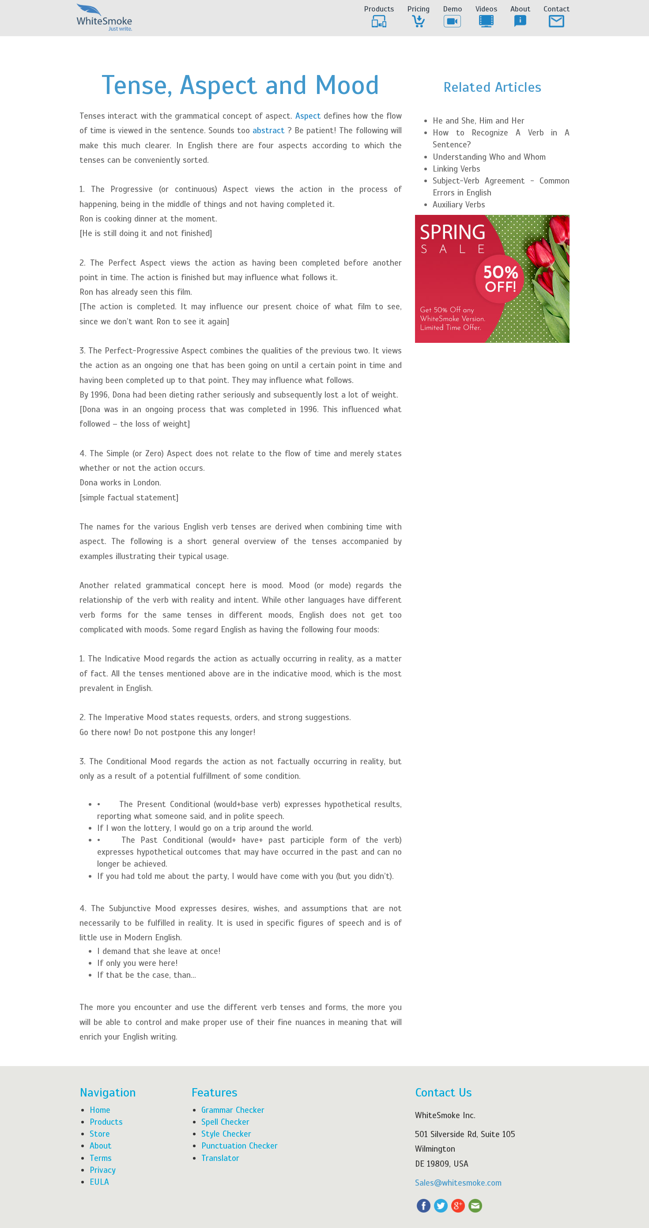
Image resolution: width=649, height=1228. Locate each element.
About (520, 9)
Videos (486, 9)
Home (100, 1110)
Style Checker (226, 1134)
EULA (99, 1182)
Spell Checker (225, 1122)
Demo (452, 9)
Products (379, 9)
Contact (556, 9)
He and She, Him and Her (478, 121)
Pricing (418, 9)
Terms (101, 1158)
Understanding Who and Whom (489, 157)
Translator (220, 1158)
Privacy (103, 1170)
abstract (269, 130)
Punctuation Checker (239, 1146)
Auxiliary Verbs (459, 204)
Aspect (309, 116)
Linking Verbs (456, 169)
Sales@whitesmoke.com (458, 1183)
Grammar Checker (232, 1110)
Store (100, 1134)
